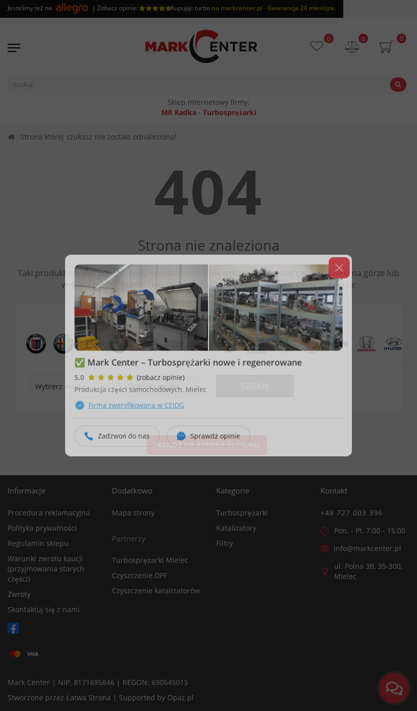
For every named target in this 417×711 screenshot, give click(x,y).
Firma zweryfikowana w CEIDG (132, 408)
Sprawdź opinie (215, 441)
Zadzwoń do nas (118, 441)
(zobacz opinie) (157, 379)
